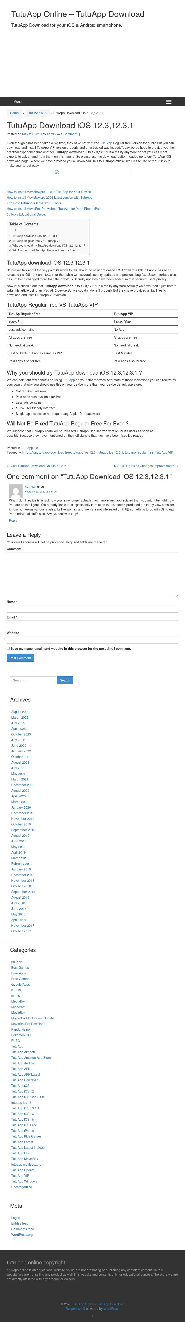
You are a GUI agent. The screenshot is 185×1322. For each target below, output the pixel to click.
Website (13, 632)
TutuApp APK (20, 1068)
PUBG (15, 1040)
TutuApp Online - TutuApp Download (98, 1304)
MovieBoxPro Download (28, 1023)
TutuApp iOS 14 (22, 1113)
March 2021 (19, 779)
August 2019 (20, 835)
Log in (15, 1217)
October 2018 (21, 886)
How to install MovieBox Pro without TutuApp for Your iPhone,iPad (54, 208)
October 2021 (21, 756)
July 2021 (18, 768)
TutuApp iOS (37, 112)
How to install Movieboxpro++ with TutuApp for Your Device (49, 191)
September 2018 (23, 891)
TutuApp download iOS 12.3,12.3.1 (34, 236)
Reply (13, 520)
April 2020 (18, 796)
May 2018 (18, 914)
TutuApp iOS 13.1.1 (25, 1108)
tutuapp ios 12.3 (84, 452)
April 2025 (18, 728)
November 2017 (22, 925)
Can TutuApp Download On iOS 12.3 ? (36, 465)
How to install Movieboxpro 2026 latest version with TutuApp (49, 197)
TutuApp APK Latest (25, 1074)
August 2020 (20, 790)
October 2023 (21, 734)
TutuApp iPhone (22, 1130)
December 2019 (22, 813)
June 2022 (18, 745)
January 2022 (21, 751)
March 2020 (19, 801)
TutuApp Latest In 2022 (28, 1147)
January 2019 (21, 869)
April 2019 (18, 852)
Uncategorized (21, 1187)
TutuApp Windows (24, 1181)
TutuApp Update (23, 1170)
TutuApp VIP (164, 452)
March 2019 (19, 858)
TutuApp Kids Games (26, 1136)
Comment (15, 548)
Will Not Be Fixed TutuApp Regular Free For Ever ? (45, 250)
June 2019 (18, 841)
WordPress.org (22, 1234)
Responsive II (75, 1308)
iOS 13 (16, 990)
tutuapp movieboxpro (26, 1164)
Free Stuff (30, 487)
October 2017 (21, 931)
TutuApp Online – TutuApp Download (77, 13)
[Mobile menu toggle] (169, 101)
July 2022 (18, 739)
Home (14, 112)
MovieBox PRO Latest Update (32, 1018)
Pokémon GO (21, 1035)
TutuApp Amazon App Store (31, 1057)
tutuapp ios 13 (21, 1102)
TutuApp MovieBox (24, 1158)
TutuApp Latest (22, 1142)
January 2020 (21, 807)
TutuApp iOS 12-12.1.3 (27, 1097)
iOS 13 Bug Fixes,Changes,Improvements (146, 465)
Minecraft (18, 1007)
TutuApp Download (24, 1080)
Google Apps (20, 984)
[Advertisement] (92, 60)
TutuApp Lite (20, 1153)
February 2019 (21, 863)
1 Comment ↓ (71, 134)
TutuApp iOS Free (24, 1125)
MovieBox (18, 1012)
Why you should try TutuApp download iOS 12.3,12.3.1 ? (48, 245)
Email (12, 617)
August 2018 (20, 897)
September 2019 (23, 829)
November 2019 (22, 818)
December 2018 (22, 874)
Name (12, 601)
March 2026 (19, 717)
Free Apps (18, 973)
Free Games (20, 978)
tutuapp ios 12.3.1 (110, 452)
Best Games (20, 967)
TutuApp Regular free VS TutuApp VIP (36, 241)
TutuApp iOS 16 (22, 1119)
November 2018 (22, 880)
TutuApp (106, 143)
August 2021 (20, 762)
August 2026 (20, 711)
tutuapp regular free (139, 452)
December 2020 (22, 784)
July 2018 (18, 903)
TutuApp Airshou (23, 1052)
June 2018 (18, 908)
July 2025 (18, 723)
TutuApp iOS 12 (22, 1091)
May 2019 (18, 846)
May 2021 (18, 773)
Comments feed (22, 1229)
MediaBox (18, 1001)
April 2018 (18, 919)
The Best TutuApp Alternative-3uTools (34, 203)
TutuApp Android (23, 1063)
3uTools (17, 962)
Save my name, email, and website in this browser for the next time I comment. (71, 648)
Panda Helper (21, 1029)
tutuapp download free (55, 452)
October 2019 (21, 824)
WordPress (111, 1308)
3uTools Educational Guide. (26, 214)
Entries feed (19, 1223)
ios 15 (15, 995)
